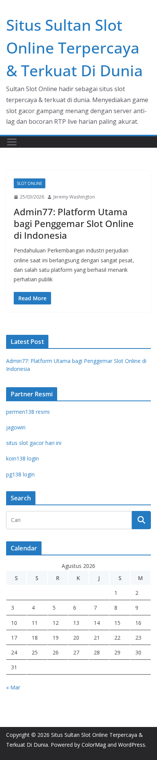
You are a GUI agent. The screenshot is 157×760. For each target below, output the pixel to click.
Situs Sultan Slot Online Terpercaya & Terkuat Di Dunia (74, 47)
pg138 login (20, 474)
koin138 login (22, 458)
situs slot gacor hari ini (33, 442)
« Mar (13, 687)
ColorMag (94, 744)
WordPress (131, 744)
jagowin (16, 427)
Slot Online (29, 183)
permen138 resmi (28, 411)
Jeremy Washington (74, 197)
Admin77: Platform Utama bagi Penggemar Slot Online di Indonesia (74, 223)
